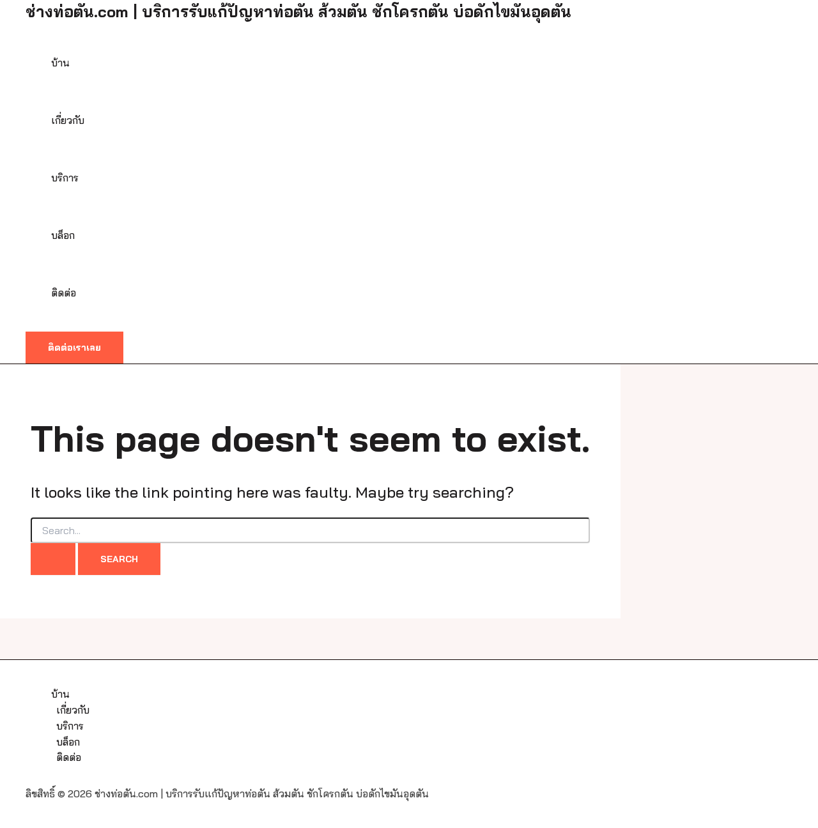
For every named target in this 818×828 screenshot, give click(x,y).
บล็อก (63, 235)
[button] (74, 348)
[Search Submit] (53, 559)
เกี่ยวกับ (67, 120)
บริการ (65, 177)
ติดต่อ (63, 292)
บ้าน (60, 62)
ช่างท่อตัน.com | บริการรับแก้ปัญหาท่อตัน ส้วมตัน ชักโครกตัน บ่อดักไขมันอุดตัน (298, 11)
